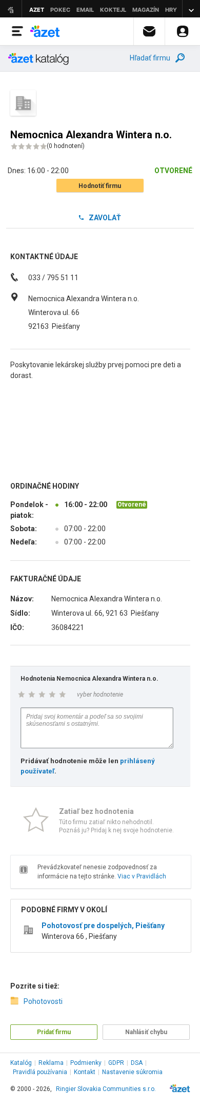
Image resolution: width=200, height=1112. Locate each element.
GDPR (116, 1062)
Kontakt (84, 1072)
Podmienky (86, 1062)
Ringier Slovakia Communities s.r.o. (106, 1089)
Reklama (51, 1062)
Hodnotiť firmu (99, 186)
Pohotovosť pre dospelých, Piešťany (103, 925)
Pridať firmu (54, 1032)
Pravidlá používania (40, 1072)
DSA (137, 1062)
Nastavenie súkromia (132, 1072)
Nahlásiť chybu (146, 1032)
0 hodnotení (66, 146)
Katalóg (21, 1062)
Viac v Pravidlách (141, 876)
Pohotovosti (43, 1001)
